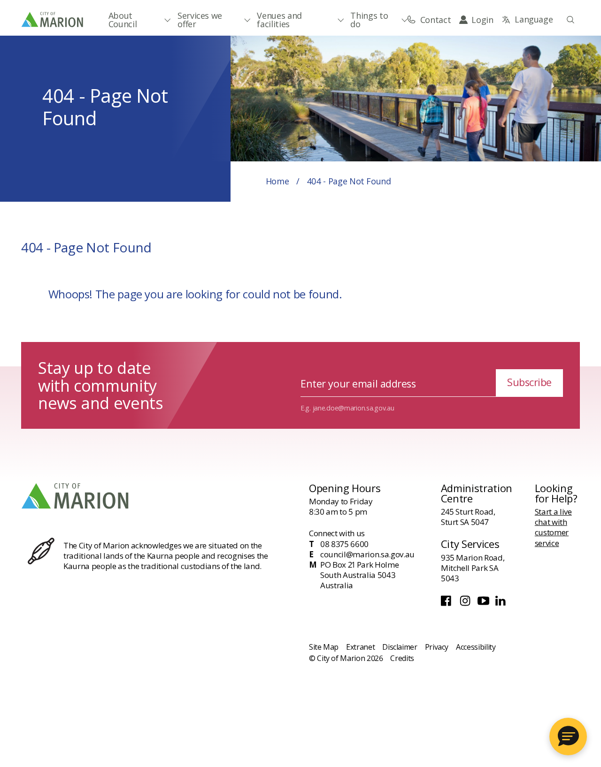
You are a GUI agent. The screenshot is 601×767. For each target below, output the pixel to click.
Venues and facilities (279, 19)
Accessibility (475, 647)
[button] (568, 736)
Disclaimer (399, 647)
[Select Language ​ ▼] (527, 19)
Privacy (436, 647)
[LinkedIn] (501, 603)
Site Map (324, 647)
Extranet (360, 647)
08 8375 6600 (344, 544)
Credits (402, 658)
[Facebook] (448, 603)
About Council (122, 19)
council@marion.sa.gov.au (367, 554)
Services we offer (199, 19)
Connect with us (337, 533)
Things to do (369, 19)
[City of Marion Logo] (53, 19)
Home (277, 181)
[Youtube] (485, 603)
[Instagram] (466, 603)
